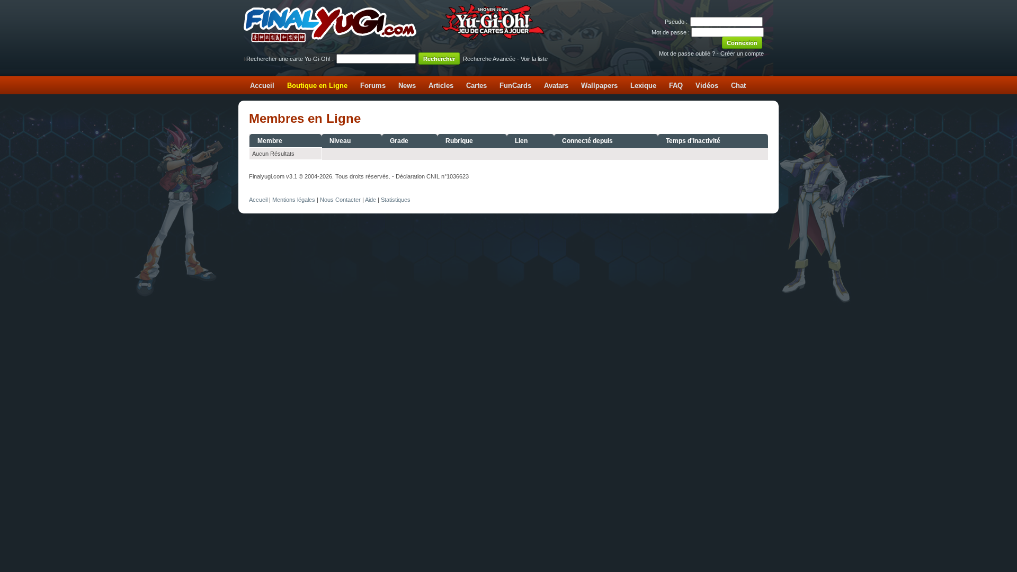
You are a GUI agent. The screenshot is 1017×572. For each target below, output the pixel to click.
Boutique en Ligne (317, 86)
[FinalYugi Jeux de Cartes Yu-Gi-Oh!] (395, 40)
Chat (738, 86)
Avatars (556, 86)
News (407, 86)
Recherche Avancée (489, 59)
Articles (441, 86)
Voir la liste (534, 59)
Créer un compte (742, 53)
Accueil (262, 86)
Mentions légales (293, 199)
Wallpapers (599, 86)
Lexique (643, 86)
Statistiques (396, 199)
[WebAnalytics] (270, 188)
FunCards (515, 86)
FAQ (676, 86)
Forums (373, 86)
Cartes (476, 86)
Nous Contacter (340, 199)
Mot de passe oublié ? (687, 53)
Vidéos (706, 86)
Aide (370, 199)
